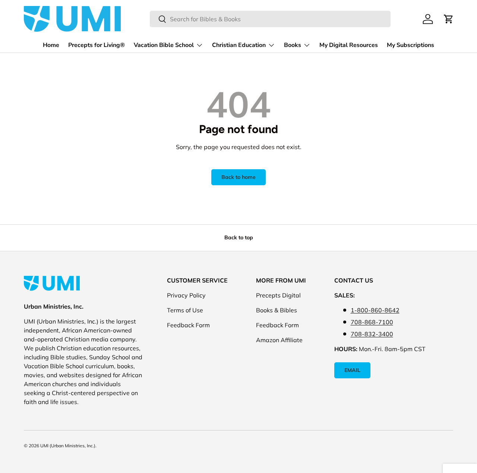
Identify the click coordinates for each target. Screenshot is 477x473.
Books (292, 45)
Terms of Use (185, 310)
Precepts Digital (278, 295)
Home (51, 45)
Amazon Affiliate (279, 340)
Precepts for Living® (96, 45)
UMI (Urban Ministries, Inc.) (67, 445)
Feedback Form (188, 325)
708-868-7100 (372, 322)
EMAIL (352, 370)
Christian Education (239, 45)
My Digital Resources (348, 45)
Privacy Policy (186, 295)
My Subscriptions (410, 45)
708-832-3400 (372, 334)
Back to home (238, 177)
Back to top (238, 237)
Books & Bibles (276, 310)
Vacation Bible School (164, 45)
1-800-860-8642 (375, 310)
